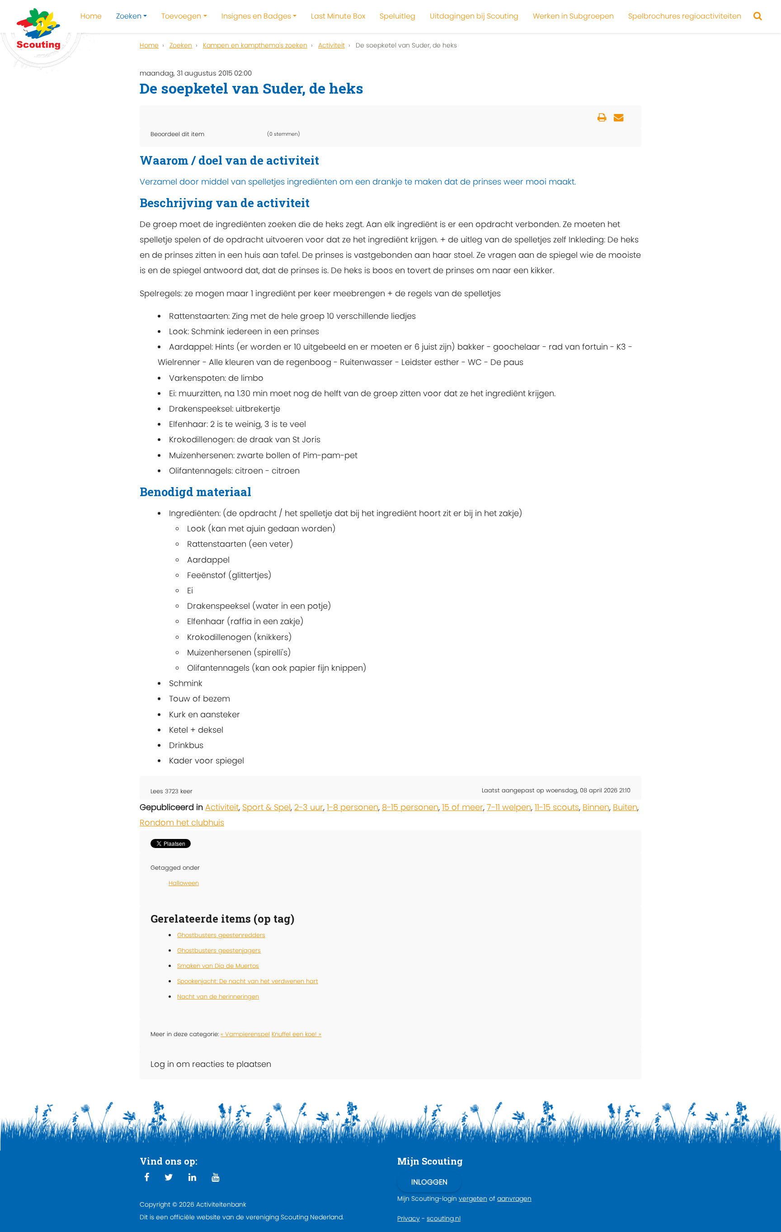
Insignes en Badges (256, 16)
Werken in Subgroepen (573, 16)
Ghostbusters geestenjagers (219, 950)
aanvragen (514, 1198)
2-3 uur (308, 807)
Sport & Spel (266, 807)
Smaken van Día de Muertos (218, 966)
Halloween (184, 883)
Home (91, 16)
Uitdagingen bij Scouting (474, 16)
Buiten (625, 807)
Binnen (596, 807)
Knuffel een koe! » (296, 1034)
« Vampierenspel (245, 1034)
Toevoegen (181, 16)
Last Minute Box (338, 16)
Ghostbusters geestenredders (221, 935)
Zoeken (128, 16)
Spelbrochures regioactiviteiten (684, 16)
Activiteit (222, 807)
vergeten (473, 1198)
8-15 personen (410, 807)
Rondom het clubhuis (182, 822)
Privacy (408, 1218)
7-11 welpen (509, 807)
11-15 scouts (557, 807)
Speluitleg (397, 16)
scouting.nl (444, 1218)
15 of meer (462, 807)
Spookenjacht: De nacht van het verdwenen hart (247, 981)
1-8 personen (352, 807)
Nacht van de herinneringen (218, 996)
